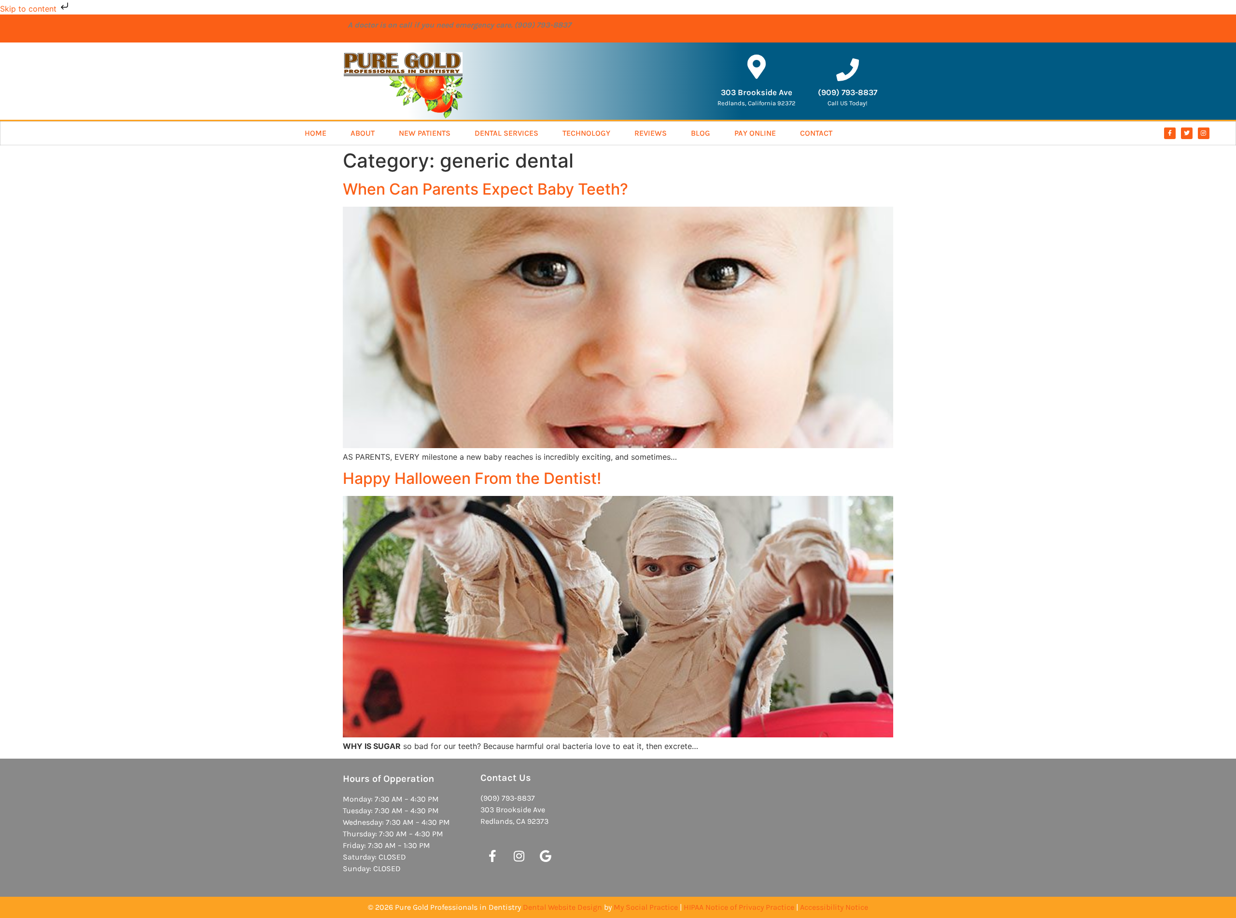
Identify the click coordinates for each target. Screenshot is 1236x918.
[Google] (546, 856)
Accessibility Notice (834, 907)
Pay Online (755, 133)
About (363, 133)
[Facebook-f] (1170, 133)
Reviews (650, 133)
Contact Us (505, 777)
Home (315, 133)
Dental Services (506, 133)
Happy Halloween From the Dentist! (472, 478)
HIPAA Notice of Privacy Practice (739, 907)
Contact (816, 133)
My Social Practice (646, 907)
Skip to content (29, 9)
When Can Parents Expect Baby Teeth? (485, 189)
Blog (700, 133)
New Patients (424, 133)
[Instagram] (1203, 133)
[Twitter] (1187, 133)
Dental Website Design (562, 907)
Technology (586, 133)
